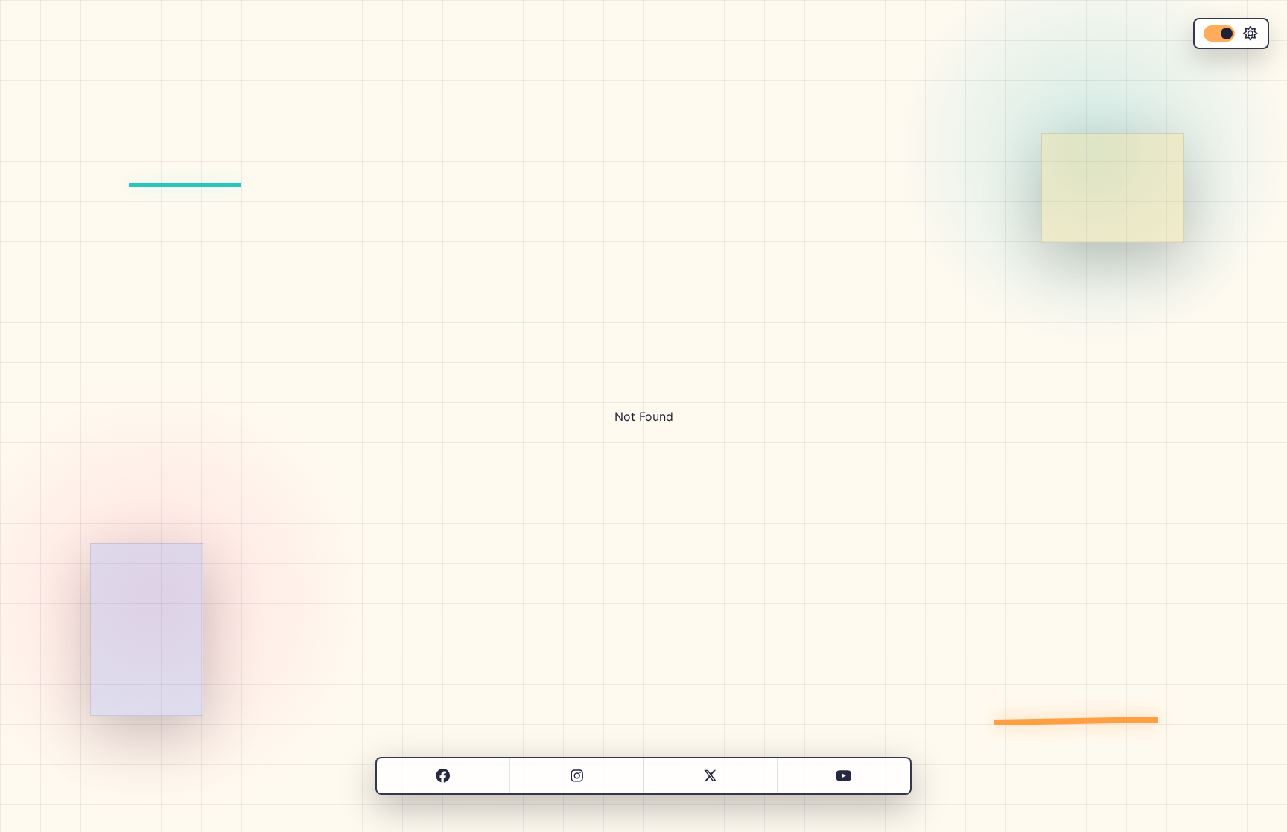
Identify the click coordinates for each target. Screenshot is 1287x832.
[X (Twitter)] (710, 775)
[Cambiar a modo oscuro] (1231, 33)
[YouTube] (843, 775)
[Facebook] (442, 775)
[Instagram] (576, 775)
